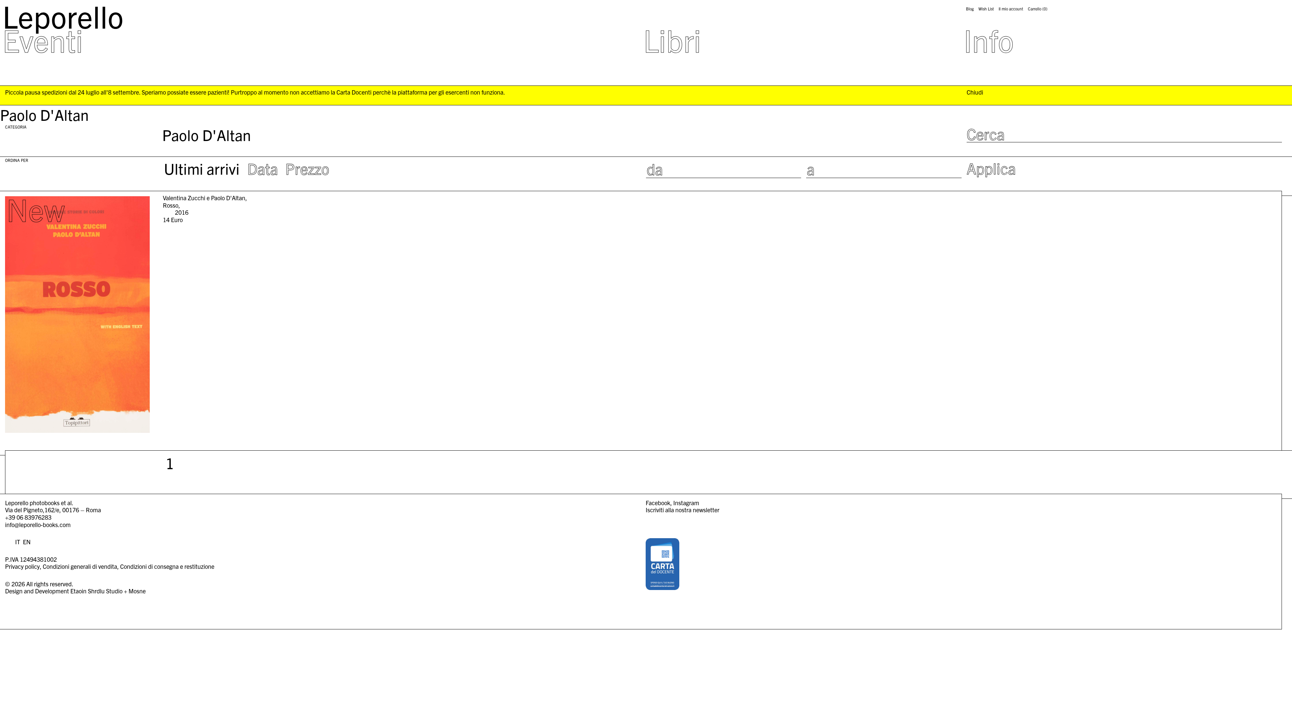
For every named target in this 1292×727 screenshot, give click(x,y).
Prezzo (307, 168)
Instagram (686, 503)
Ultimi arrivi (202, 168)
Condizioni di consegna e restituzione (167, 566)
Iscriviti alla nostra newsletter (682, 510)
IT (17, 542)
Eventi (42, 40)
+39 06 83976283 (28, 517)
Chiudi (975, 92)
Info (989, 40)
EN (27, 542)
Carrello (1037, 8)
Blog (970, 8)
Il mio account (1011, 8)
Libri (672, 40)
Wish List (986, 8)
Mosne (137, 591)
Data (262, 168)
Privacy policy (22, 566)
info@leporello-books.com (38, 524)
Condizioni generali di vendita (80, 566)
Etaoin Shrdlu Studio (96, 591)
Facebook (658, 503)
